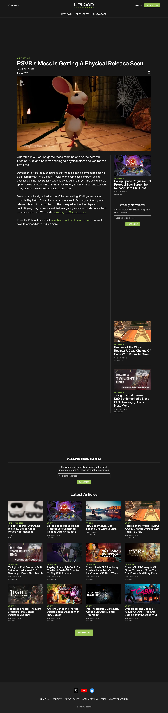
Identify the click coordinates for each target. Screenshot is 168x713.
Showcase (100, 14)
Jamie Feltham (25, 69)
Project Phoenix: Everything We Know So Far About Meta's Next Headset (24, 528)
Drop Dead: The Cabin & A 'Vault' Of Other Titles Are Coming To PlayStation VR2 (141, 611)
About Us (45, 699)
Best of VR (82, 14)
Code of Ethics (90, 699)
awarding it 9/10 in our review (70, 212)
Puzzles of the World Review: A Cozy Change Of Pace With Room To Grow (132, 350)
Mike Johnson (120, 192)
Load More (84, 632)
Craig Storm (92, 532)
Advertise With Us (118, 699)
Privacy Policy (72, 699)
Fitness (89, 523)
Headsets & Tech (16, 523)
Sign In (138, 5)
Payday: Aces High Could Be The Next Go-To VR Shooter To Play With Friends (63, 570)
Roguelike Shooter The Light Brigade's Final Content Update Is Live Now (24, 611)
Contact (57, 699)
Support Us (152, 5)
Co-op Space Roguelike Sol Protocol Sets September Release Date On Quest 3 (132, 184)
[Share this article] (149, 72)
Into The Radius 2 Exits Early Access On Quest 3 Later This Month (102, 611)
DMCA (103, 699)
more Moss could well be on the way (71, 220)
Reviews (66, 14)
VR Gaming (23, 58)
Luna (10, 535)
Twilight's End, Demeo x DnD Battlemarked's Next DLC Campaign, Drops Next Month (131, 400)
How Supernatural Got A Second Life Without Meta (101, 527)
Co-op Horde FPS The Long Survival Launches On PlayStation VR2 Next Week (102, 570)
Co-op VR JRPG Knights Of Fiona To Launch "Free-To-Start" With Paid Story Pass (141, 570)
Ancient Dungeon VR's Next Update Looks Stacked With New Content (63, 611)
